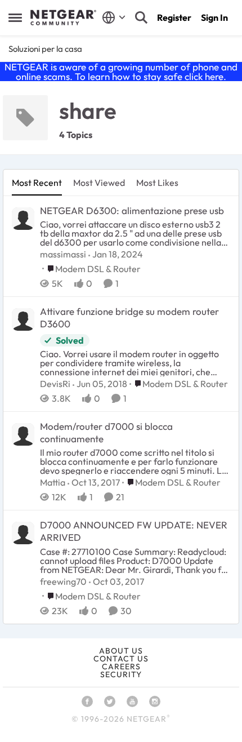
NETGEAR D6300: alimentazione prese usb (132, 210)
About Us (121, 651)
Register (174, 17)
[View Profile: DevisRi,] (23, 319)
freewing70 (63, 581)
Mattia (52, 482)
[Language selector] (114, 17)
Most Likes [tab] (157, 182)
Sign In (214, 17)
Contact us (121, 659)
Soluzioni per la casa (45, 48)
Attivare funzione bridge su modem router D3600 (129, 317)
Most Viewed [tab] (99, 182)
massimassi (63, 254)
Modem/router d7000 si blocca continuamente (106, 432)
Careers (121, 666)
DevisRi (55, 383)
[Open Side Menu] (15, 17)
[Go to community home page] (63, 17)
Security (121, 674)
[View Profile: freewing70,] (23, 533)
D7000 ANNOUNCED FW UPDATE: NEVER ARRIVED (133, 531)
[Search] (141, 17)
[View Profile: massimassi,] (23, 218)
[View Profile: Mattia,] (23, 434)
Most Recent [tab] (37, 182)
